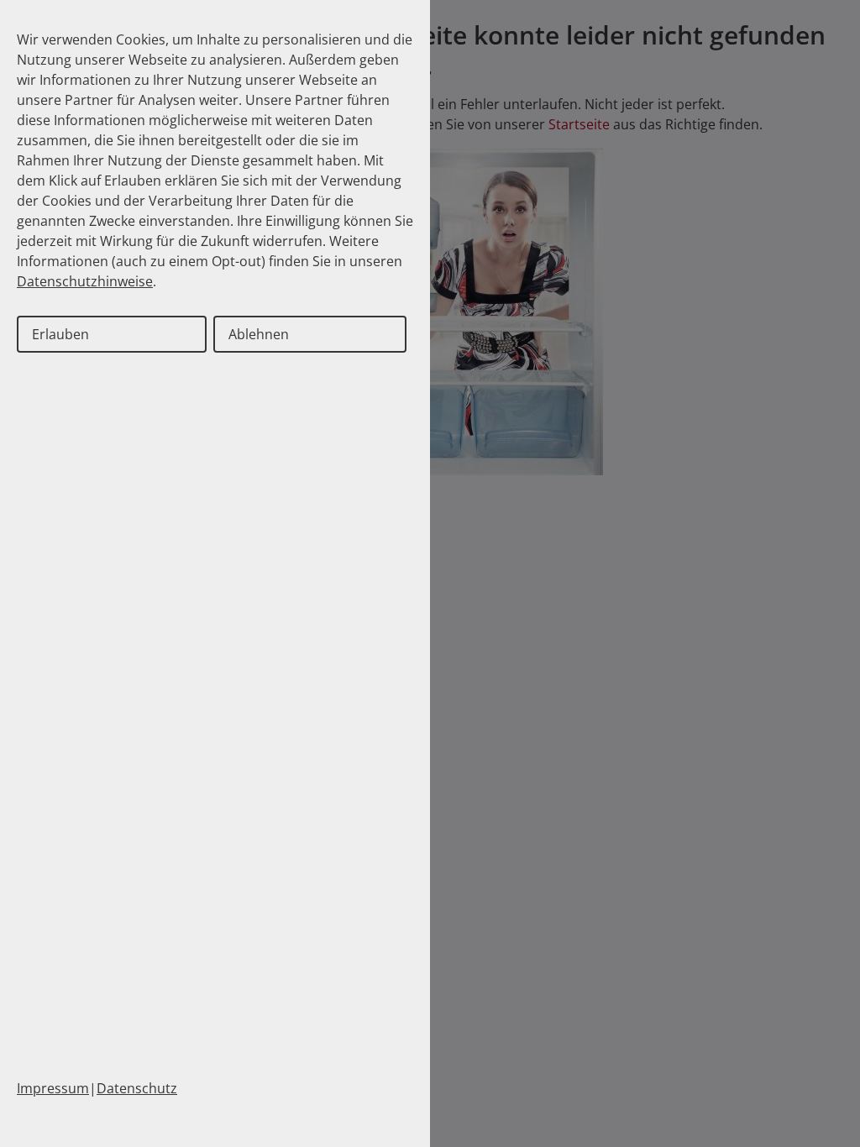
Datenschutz (137, 1088)
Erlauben (60, 334)
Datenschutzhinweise (85, 281)
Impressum (53, 1088)
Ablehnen (258, 334)
